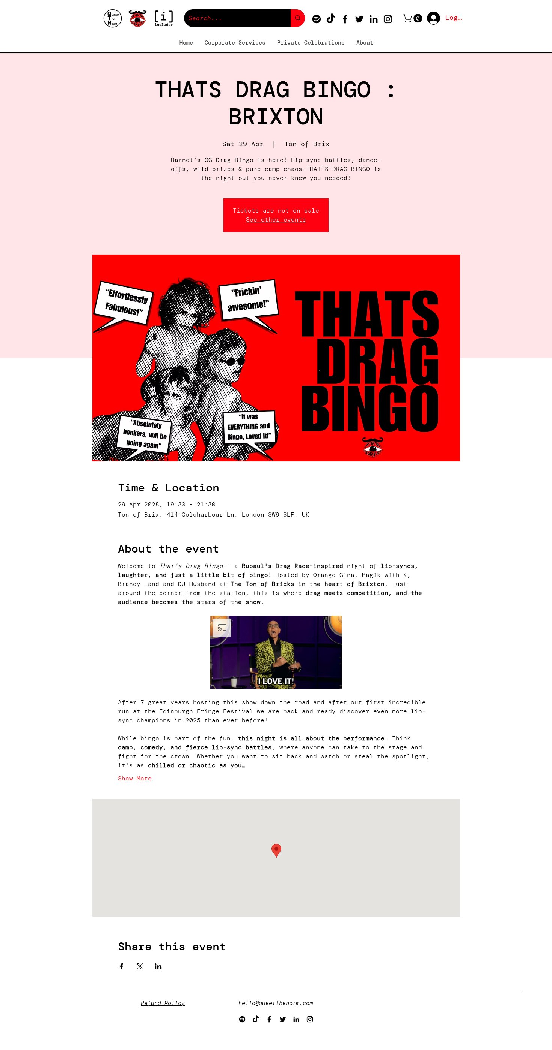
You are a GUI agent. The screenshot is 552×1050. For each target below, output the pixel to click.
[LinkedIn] (373, 19)
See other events (276, 219)
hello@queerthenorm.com (275, 1003)
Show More (135, 778)
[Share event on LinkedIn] (158, 966)
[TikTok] (330, 19)
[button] (413, 18)
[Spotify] (316, 19)
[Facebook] (345, 19)
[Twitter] (359, 19)
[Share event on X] (139, 966)
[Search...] (298, 18)
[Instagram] (388, 19)
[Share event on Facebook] (121, 966)
